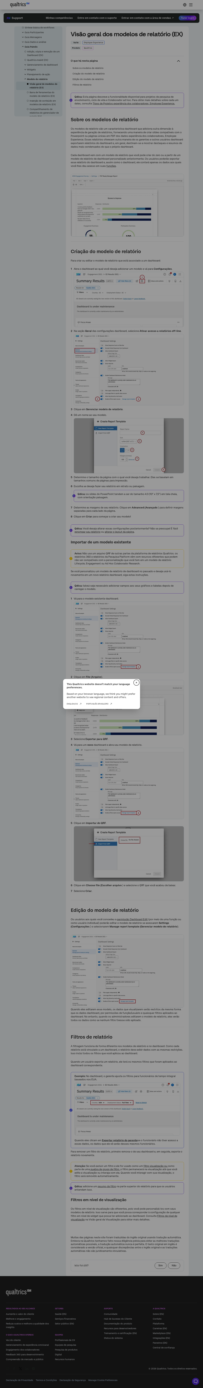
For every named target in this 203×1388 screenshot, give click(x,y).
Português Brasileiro (97, 704)
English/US (72, 704)
